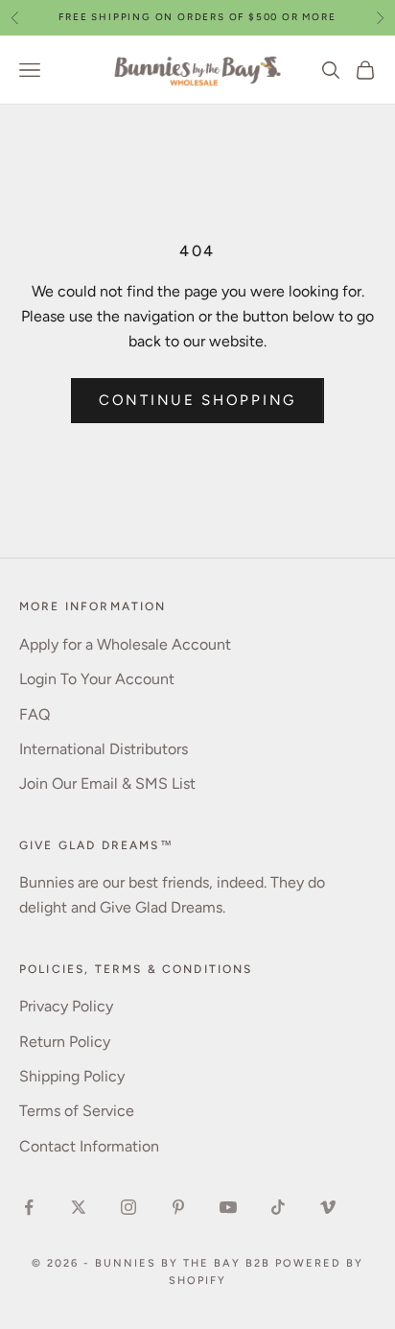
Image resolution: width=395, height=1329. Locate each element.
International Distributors (103, 749)
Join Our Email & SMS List (107, 783)
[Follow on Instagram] (128, 1207)
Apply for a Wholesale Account (125, 644)
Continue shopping (197, 400)
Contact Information (89, 1146)
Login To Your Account (96, 679)
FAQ (34, 714)
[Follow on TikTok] (278, 1207)
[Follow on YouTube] (228, 1207)
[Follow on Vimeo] (327, 1207)
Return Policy (64, 1041)
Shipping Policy (72, 1076)
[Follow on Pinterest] (178, 1207)
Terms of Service (76, 1111)
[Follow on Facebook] (28, 1207)
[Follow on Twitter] (78, 1207)
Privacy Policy (66, 1006)
